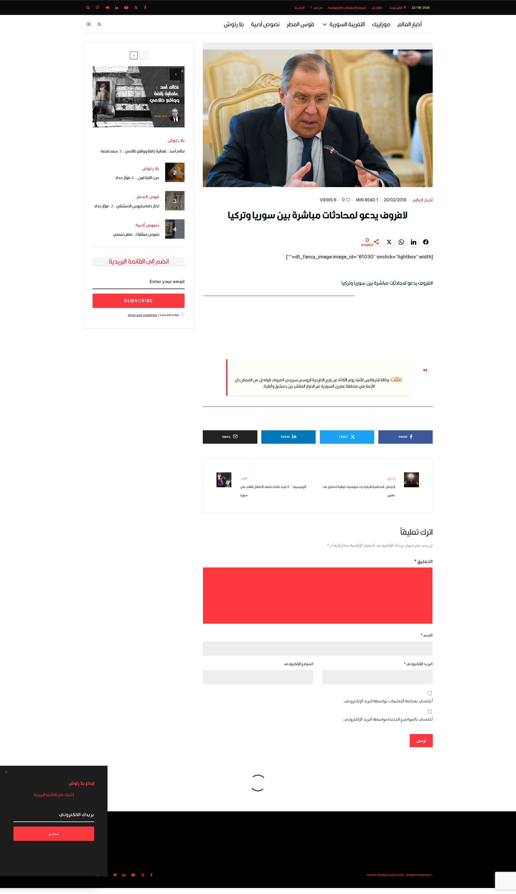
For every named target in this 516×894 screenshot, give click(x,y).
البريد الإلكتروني (418, 664)
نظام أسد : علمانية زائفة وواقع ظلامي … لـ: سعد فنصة (143, 151)
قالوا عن (377, 7)
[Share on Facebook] (425, 242)
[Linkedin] (116, 8)
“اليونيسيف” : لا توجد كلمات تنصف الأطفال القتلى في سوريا (273, 486)
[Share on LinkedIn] (413, 242)
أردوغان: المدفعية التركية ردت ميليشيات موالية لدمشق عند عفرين (359, 486)
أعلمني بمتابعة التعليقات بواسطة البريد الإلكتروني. (388, 701)
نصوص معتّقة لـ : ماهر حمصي (136, 234)
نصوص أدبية (265, 24)
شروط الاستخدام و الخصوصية (347, 7)
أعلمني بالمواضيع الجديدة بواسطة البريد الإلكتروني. (388, 719)
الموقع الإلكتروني (298, 664)
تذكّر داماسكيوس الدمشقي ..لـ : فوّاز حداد (126, 206)
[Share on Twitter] (389, 242)
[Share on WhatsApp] (401, 242)
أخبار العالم (409, 24)
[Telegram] (107, 8)
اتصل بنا (299, 7)
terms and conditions (142, 315)
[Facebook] (145, 8)
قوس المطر (300, 24)
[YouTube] (126, 8)
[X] (136, 8)
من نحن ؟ (316, 7)
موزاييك (381, 24)
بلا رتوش (234, 24)
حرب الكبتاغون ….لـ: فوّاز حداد (137, 177)
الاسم (427, 635)
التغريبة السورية (347, 24)
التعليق (423, 562)
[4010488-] (139, 96)
